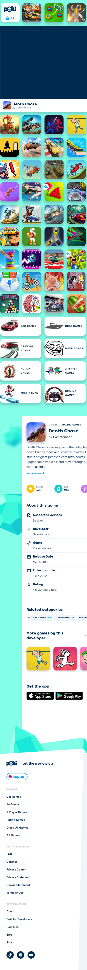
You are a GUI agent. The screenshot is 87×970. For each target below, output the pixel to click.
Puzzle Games (15, 820)
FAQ (9, 854)
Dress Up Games (17, 827)
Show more (34, 473)
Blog (9, 934)
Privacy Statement (18, 877)
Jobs (9, 942)
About (10, 911)
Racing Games (71, 425)
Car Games (65, 618)
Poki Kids (12, 927)
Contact (11, 862)
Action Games (39, 618)
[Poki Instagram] (20, 955)
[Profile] (7, 18)
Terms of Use (15, 892)
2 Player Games (16, 812)
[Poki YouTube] (31, 955)
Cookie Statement (18, 885)
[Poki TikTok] (10, 955)
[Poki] (10, 9)
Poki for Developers (19, 919)
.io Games (13, 804)
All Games (13, 835)
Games (53, 425)
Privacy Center (16, 869)
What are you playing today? (12, 18)
